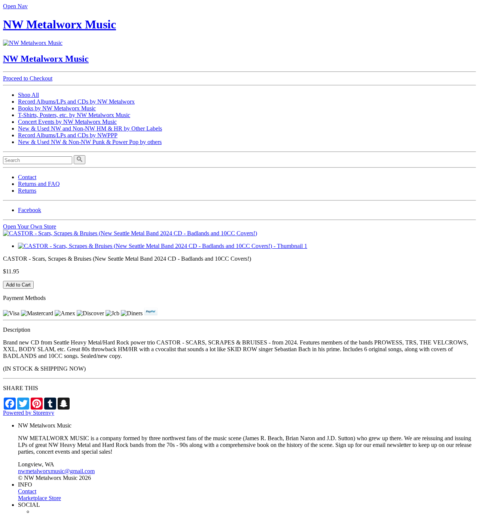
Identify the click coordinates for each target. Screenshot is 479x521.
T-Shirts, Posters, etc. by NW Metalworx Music (74, 115)
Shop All (28, 95)
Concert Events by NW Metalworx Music (67, 122)
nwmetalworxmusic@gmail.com (56, 471)
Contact (27, 177)
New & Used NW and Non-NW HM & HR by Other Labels (90, 128)
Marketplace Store (39, 498)
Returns (27, 190)
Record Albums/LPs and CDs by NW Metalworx (76, 101)
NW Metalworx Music (59, 24)
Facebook (29, 210)
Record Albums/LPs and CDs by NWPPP (68, 135)
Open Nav (15, 6)
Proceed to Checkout (27, 78)
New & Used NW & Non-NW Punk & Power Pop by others (90, 142)
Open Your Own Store (29, 226)
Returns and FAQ (39, 184)
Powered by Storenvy (28, 413)
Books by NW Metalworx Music (57, 108)
